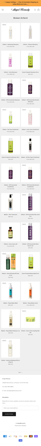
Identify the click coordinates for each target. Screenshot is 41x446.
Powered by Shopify (20, 425)
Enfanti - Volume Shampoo (30, 44)
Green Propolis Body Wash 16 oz (30, 273)
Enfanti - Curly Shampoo (10, 72)
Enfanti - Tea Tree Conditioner (11, 129)
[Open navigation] (3, 9)
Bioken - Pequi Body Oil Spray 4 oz (10, 330)
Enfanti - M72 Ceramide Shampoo (10, 100)
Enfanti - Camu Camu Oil (10, 244)
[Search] (35, 10)
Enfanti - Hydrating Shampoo (10, 44)
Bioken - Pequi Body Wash (11, 303)
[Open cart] (38, 10)
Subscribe (9, 414)
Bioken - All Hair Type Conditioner (30, 157)
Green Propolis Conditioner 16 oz (10, 157)
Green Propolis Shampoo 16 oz (30, 72)
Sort (19, 372)
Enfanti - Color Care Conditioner (30, 129)
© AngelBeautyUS (20, 423)
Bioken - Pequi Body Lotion (30, 303)
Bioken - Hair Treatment (10, 214)
